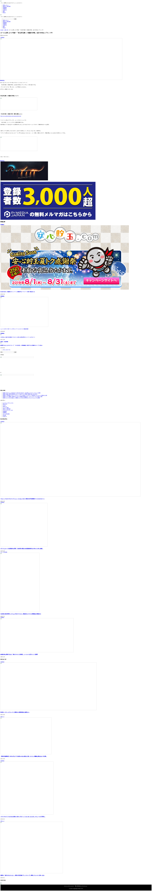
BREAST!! (5, 404)
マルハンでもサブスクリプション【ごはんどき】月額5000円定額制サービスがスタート (22, 498)
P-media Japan (75, 888)
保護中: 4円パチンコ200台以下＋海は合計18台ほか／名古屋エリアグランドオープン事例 (21, 392)
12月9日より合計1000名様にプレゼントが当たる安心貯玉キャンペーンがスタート (17, 337)
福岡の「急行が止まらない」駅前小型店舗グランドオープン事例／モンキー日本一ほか (22, 875)
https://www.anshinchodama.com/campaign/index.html (10, 116)
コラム (4, 405)
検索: (1, 352)
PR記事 (4, 415)
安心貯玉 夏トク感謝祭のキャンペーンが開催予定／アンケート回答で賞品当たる (17, 291)
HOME (1, 29)
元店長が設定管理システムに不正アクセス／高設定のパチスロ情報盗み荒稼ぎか (20, 613)
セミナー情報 (6, 407)
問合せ (4, 12)
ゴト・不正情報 (6, 413)
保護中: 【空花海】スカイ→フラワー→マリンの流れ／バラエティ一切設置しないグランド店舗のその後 (25, 395)
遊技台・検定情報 (6, 6)
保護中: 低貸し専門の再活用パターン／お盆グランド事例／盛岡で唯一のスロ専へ (20, 394)
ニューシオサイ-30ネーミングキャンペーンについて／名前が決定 (14, 328)
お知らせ (5, 10)
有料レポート (6, 5)
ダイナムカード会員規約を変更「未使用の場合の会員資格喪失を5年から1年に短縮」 (21, 548)
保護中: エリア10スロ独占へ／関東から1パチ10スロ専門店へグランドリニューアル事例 (21, 397)
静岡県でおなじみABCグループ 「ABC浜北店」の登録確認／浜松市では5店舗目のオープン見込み (21, 345)
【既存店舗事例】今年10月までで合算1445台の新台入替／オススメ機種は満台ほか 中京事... (23, 756)
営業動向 (5, 8)
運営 (4, 11)
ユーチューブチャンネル (8, 402)
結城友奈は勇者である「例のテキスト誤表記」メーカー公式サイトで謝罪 (19, 654)
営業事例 (5, 7)
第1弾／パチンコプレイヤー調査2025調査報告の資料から (14, 712)
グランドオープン (6, 349)
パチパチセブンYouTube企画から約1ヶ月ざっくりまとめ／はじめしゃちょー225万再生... (22, 816)
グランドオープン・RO (8, 410)
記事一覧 (6, 29)
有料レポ (5, 406)
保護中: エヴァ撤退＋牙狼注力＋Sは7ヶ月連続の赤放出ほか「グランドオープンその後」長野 (22, 396)
